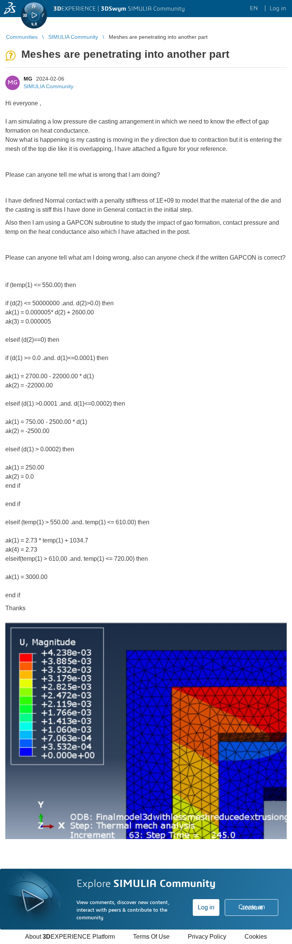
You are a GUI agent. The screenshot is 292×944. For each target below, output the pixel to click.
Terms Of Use (151, 936)
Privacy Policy (207, 936)
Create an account (251, 907)
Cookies (255, 936)
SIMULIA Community (48, 86)
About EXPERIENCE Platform (70, 936)
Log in (206, 907)
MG (28, 79)
